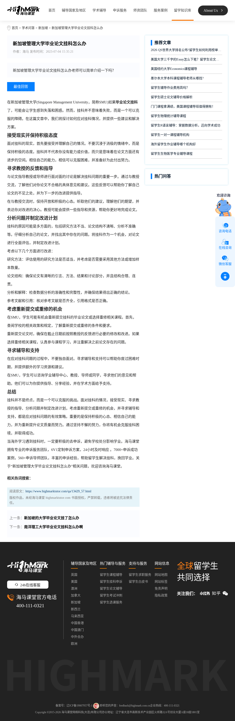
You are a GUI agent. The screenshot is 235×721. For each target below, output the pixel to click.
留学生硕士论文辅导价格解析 (172, 97)
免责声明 (161, 588)
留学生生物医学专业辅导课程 (172, 153)
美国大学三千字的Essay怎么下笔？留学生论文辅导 (186, 59)
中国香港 (77, 623)
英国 (74, 574)
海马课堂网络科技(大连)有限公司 (82, 712)
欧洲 (74, 643)
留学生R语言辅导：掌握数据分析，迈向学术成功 (185, 125)
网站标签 (161, 581)
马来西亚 (77, 616)
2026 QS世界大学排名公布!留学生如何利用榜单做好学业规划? (186, 50)
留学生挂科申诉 (111, 581)
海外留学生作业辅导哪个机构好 (173, 144)
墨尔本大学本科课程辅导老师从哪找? (177, 78)
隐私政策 (161, 595)
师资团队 (140, 10)
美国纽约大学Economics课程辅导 (174, 69)
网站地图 (161, 574)
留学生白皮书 (138, 581)
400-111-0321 (30, 605)
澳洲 (74, 588)
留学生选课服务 (111, 602)
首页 (51, 10)
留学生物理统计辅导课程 (168, 116)
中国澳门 (77, 630)
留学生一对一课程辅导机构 (170, 135)
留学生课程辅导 (111, 574)
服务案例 (161, 10)
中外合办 (77, 636)
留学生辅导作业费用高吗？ (170, 87)
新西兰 (76, 609)
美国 (74, 581)
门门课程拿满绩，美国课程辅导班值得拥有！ (183, 106)
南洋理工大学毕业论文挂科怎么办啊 (53, 527)
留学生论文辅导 (111, 588)
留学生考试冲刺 (111, 595)
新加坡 (43, 28)
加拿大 (76, 595)
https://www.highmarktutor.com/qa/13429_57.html (58, 491)
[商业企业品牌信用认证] (96, 706)
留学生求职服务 (140, 574)
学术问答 (28, 28)
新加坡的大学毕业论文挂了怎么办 (51, 518)
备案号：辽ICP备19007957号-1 (74, 705)
